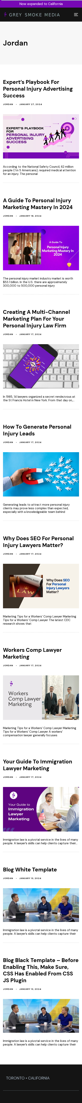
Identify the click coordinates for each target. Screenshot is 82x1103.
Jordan (8, 104)
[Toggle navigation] (65, 15)
